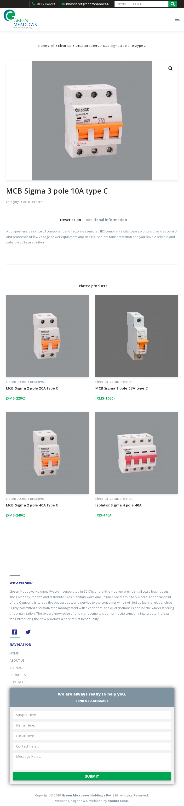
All (53, 45)
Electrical (64, 45)
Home (42, 45)
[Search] (172, 4)
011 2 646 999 (47, 4)
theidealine (118, 801)
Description (70, 219)
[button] (170, 68)
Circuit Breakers (87, 45)
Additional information (106, 219)
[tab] (70, 219)
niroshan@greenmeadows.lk (87, 4)
